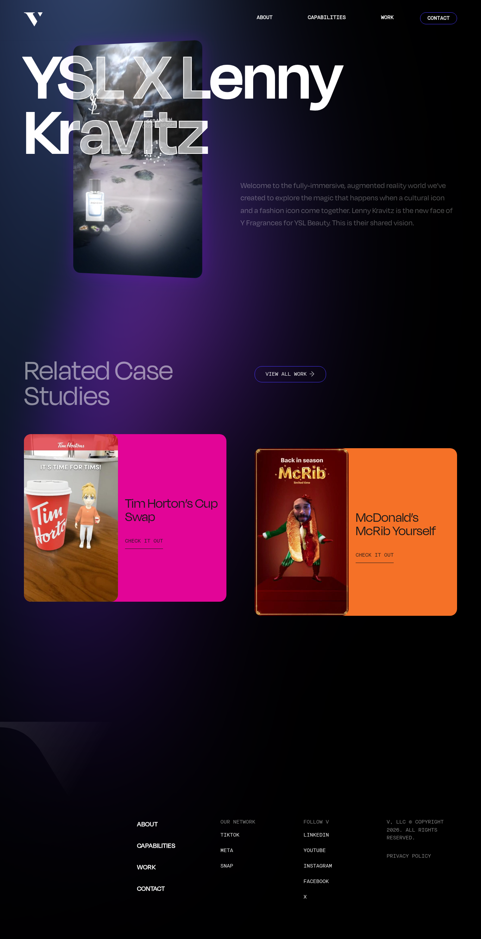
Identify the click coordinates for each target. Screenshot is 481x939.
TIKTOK (229, 835)
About (265, 17)
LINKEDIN (316, 835)
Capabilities (327, 17)
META (226, 850)
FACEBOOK (316, 881)
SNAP (226, 866)
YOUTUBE (315, 850)
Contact (438, 18)
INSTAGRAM (318, 866)
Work (387, 17)
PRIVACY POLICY (409, 856)
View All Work (286, 374)
